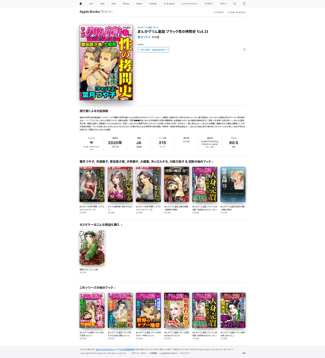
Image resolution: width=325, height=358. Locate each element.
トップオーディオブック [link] (236, 12)
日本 (243, 353)
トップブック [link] (219, 12)
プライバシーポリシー (139, 353)
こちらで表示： (152, 50)
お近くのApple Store (105, 349)
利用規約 (153, 353)
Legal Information (168, 353)
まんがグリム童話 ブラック (148, 27)
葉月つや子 (144, 37)
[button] (234, 3)
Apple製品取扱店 (127, 349)
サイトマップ (184, 353)
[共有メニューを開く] (244, 50)
